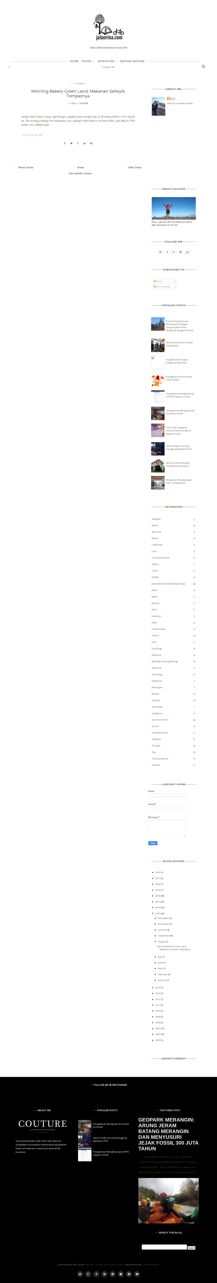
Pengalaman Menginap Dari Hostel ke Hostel (180, 412)
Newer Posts (25, 167)
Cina (154, 551)
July (160, 956)
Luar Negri (157, 648)
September (164, 935)
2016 (158, 907)
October (162, 929)
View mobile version (80, 173)
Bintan (155, 538)
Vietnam (156, 765)
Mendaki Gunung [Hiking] (165, 661)
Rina (73, 103)
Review (155, 693)
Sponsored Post (160, 719)
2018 (158, 895)
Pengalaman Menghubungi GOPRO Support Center (180, 395)
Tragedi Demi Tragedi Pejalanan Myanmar (177, 361)
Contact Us (109, 67)
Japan (155, 596)
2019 (158, 890)
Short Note (157, 706)
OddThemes (151, 1264)
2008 (158, 1022)
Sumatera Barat (160, 732)
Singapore (157, 713)
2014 (158, 987)
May (160, 968)
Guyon (155, 570)
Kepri (154, 622)
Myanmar (157, 667)
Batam (155, 525)
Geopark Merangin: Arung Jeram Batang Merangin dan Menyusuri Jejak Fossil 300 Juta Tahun (168, 1134)
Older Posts (134, 167)
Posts (159, 281)
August (162, 941)
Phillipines (157, 680)
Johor (154, 609)
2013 (158, 993)
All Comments (163, 286)
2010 (158, 1010)
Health (155, 577)
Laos (154, 641)
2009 (158, 1016)
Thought (156, 745)
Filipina (155, 564)
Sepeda (156, 700)
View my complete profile (180, 103)
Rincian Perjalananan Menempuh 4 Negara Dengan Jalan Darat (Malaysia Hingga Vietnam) (179, 326)
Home (74, 61)
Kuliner (81, 83)
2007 (158, 1028)
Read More (34, 135)
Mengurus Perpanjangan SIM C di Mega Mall (179, 481)
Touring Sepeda (160, 758)
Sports (155, 726)
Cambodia (157, 544)
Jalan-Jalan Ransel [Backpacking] (168, 583)
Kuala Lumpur (159, 628)
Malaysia (156, 654)
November (163, 923)
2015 (158, 913)
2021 (158, 878)
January (162, 980)
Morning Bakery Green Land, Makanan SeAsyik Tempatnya (78, 94)
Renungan (157, 687)
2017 (158, 901)
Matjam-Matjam (132, 61)
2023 (158, 872)
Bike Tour (156, 531)
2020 (158, 884)
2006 (158, 1034)
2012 (158, 999)
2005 (158, 1040)
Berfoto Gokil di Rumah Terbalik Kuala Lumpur (178, 464)
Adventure (105, 61)
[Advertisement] (177, 152)
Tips (154, 752)
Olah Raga (157, 674)
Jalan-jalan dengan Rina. (104, 1264)
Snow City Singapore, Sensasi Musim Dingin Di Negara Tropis (178, 430)
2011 (158, 1005)
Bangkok (156, 518)
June (160, 962)
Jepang (155, 603)
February (163, 974)
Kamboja (156, 616)
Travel (86, 61)
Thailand (156, 739)
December (163, 918)
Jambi (154, 590)
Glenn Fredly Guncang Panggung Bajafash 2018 (179, 447)
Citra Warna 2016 (160, 557)
